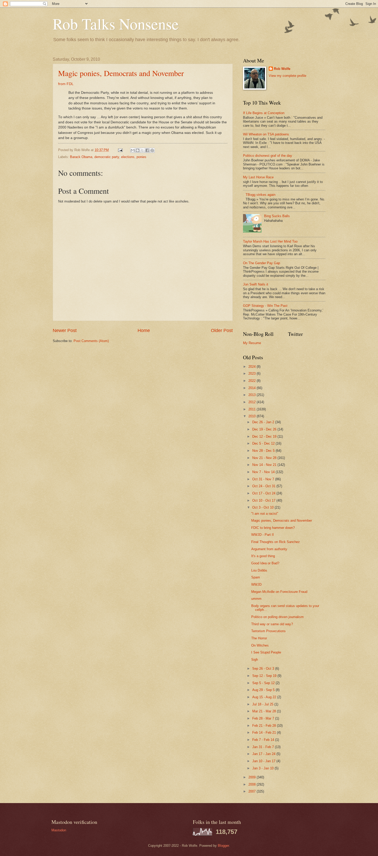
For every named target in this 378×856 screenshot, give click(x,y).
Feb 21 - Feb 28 (264, 726)
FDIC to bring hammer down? (273, 528)
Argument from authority (269, 549)
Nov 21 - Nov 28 (264, 458)
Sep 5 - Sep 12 (264, 683)
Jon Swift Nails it (255, 284)
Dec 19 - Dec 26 (264, 429)
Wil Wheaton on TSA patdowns (266, 134)
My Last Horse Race (258, 177)
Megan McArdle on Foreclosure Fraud (279, 592)
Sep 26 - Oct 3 (263, 668)
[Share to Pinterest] (152, 150)
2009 (252, 777)
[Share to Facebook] (147, 150)
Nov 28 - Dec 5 (264, 451)
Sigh (254, 659)
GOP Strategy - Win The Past (265, 306)
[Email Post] (120, 150)
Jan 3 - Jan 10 (263, 768)
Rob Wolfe (282, 69)
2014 (252, 388)
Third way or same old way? (272, 624)
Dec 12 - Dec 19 (264, 436)
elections (127, 157)
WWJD (256, 584)
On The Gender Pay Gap (261, 263)
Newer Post (65, 330)
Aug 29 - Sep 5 (264, 690)
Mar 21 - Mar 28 (264, 711)
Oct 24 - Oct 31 (264, 486)
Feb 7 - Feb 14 (263, 740)
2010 (252, 416)
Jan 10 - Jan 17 (264, 761)
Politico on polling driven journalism (277, 617)
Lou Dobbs (259, 570)
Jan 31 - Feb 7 (263, 747)
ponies (141, 157)
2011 (252, 409)
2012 (252, 402)
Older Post (222, 330)
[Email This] (132, 150)
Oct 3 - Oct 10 (263, 507)
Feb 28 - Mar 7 (263, 718)
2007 (252, 791)
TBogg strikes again (260, 195)
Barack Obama (81, 157)
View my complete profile (287, 76)
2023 (252, 373)
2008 (252, 784)
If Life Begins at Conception (263, 113)
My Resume (252, 343)
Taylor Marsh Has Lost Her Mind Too (270, 241)
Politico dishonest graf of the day (267, 156)
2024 (252, 367)
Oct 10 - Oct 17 (264, 500)
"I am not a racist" (264, 514)
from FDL (66, 84)
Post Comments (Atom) (91, 341)
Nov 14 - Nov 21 (264, 465)
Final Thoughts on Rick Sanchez (275, 542)
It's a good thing (263, 556)
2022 (252, 381)
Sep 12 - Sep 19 (264, 676)
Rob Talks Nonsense (116, 23)
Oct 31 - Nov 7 (263, 479)
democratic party (106, 157)
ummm (256, 599)
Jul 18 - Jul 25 (263, 704)
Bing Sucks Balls (277, 216)
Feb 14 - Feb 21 (264, 732)
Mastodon (58, 830)
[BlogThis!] (137, 150)
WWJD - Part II (262, 535)
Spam (255, 577)
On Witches (260, 645)
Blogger (223, 846)
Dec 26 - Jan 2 (263, 422)
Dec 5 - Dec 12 (264, 443)
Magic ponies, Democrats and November (121, 73)
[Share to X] (142, 150)
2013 (252, 395)
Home (144, 330)
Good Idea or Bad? (265, 563)
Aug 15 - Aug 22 (264, 697)
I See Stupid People (266, 652)
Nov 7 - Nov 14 (264, 472)
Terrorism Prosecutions (268, 631)
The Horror (259, 638)
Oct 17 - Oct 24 (264, 493)
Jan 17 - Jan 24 (264, 754)
